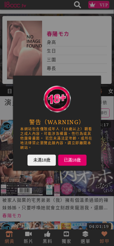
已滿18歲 (72, 160)
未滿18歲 (41, 160)
